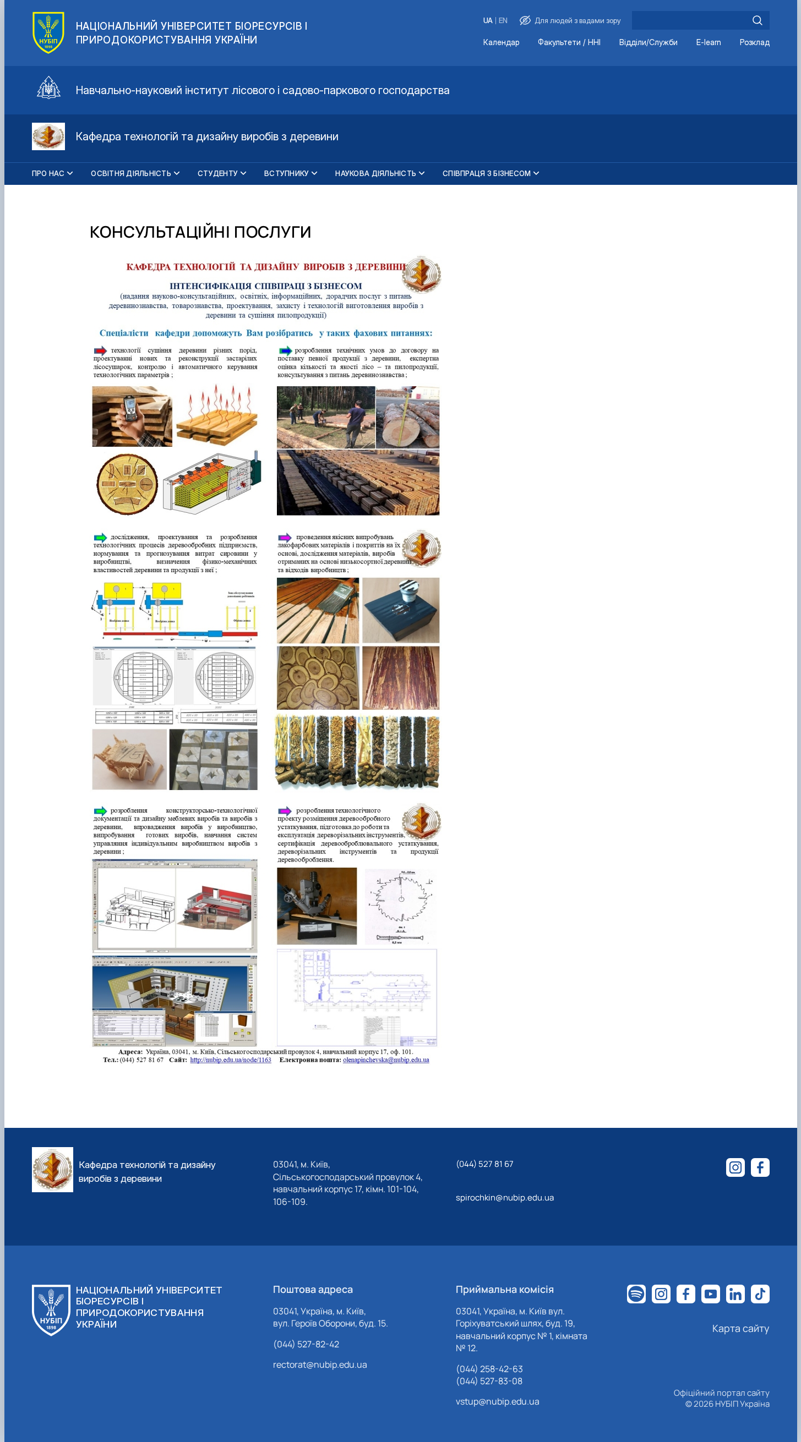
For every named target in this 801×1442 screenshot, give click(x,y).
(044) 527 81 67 (485, 1164)
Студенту (218, 173)
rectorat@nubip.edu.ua (320, 1364)
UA (488, 20)
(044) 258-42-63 (489, 1369)
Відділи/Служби (648, 43)
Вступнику (286, 173)
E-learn (708, 43)
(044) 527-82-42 (306, 1344)
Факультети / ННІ (569, 43)
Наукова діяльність (375, 173)
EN (503, 20)
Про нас (48, 173)
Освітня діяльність (131, 173)
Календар (501, 43)
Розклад (755, 43)
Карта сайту (741, 1328)
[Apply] (757, 20)
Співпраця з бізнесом (487, 173)
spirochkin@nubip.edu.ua (505, 1197)
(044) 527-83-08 (489, 1381)
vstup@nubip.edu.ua (498, 1401)
